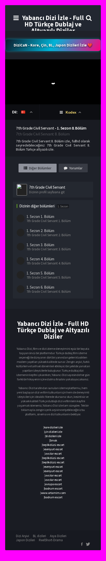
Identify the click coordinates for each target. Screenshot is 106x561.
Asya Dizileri (58, 536)
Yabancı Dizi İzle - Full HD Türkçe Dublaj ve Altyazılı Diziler (53, 24)
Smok (53, 440)
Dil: (15, 112)
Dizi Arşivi (22, 536)
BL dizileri (39, 536)
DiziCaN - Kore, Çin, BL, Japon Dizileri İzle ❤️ (53, 45)
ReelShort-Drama (51, 540)
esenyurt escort (53, 449)
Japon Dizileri (25, 540)
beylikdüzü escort (53, 445)
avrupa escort (53, 484)
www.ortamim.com (53, 493)
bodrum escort (53, 488)
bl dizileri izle (53, 436)
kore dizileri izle (53, 427)
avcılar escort (53, 453)
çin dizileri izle (53, 432)
